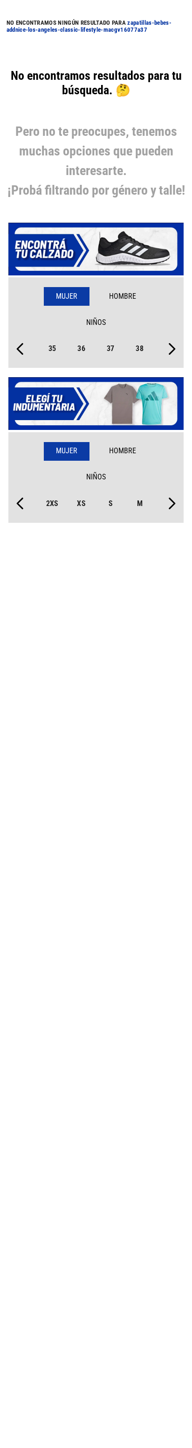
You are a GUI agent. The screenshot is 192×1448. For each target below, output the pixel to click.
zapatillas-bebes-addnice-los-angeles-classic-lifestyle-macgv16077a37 (89, 26)
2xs (52, 503)
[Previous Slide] (20, 349)
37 (111, 348)
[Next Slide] (172, 349)
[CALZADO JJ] (96, 250)
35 (52, 348)
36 (81, 348)
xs (81, 503)
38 (140, 348)
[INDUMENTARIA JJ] (96, 404)
